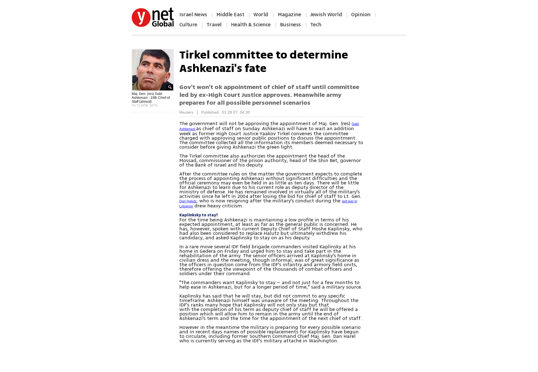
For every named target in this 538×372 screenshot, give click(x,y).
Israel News (193, 14)
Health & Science (251, 25)
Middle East (230, 14)
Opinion (360, 14)
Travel (214, 25)
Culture (188, 25)
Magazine (289, 14)
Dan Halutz (187, 201)
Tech (315, 25)
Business (290, 25)
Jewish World (326, 14)
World (261, 14)
